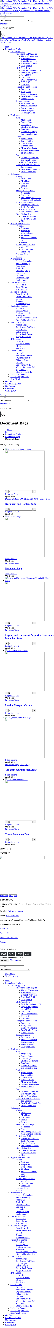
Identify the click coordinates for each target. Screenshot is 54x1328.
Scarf (23, 240)
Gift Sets (19, 362)
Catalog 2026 (10, 391)
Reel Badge (20, 348)
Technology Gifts (17, 51)
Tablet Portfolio (27, 207)
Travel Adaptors (27, 110)
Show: (3, 849)
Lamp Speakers (27, 99)
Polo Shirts (25, 252)
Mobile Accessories (29, 106)
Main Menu (10, 974)
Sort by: (3, 445)
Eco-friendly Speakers (30, 96)
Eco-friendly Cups (28, 160)
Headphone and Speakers (26, 87)
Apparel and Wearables (20, 223)
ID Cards (19, 346)
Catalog (3, 942)
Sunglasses (25, 230)
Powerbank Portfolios (30, 205)
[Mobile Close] (1, 964)
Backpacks (20, 273)
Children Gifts (22, 360)
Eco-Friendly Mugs (29, 134)
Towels (19, 256)
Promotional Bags (17, 259)
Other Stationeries (23, 214)
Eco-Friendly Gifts (23, 365)
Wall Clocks (21, 285)
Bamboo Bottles (27, 146)
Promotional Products (14, 49)
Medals (19, 299)
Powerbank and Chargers (26, 54)
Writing (19, 176)
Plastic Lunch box (28, 172)
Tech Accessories (23, 101)
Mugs (18, 117)
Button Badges (22, 332)
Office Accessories (28, 216)
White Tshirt (26, 247)
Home (7, 47)
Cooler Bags (21, 280)
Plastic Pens (26, 179)
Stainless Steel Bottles (30, 150)
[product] (29, 469)
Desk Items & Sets (28, 219)
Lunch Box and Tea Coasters (28, 164)
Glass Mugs (26, 124)
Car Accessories (27, 108)
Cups (18, 155)
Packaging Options (18, 374)
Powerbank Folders (29, 63)
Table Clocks (21, 287)
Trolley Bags (21, 268)
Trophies (19, 301)
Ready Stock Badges (24, 334)
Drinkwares (15, 115)
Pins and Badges (17, 322)
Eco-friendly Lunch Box (31, 169)
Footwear (25, 228)
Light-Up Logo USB (29, 73)
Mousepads (20, 315)
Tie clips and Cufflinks (25, 327)
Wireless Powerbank (29, 56)
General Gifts (16, 351)
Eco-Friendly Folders (30, 212)
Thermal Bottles (27, 153)
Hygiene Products (23, 358)
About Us (4, 929)
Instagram (13, 895)
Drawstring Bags (23, 271)
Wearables (20, 226)
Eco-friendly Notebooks (31, 197)
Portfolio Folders (28, 209)
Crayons (24, 188)
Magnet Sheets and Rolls (26, 367)
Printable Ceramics (23, 313)
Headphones (26, 91)
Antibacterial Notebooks (31, 200)
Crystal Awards (22, 294)
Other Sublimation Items (26, 320)
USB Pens (25, 84)
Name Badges (21, 325)
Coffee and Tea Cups (30, 157)
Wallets (24, 242)
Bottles (18, 136)
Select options (11, 558)
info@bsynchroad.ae (15, 911)
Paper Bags (20, 266)
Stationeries (15, 174)
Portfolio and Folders (24, 202)
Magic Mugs (26, 120)
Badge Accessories (23, 336)
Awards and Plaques (18, 292)
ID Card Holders (23, 344)
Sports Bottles (27, 139)
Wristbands (25, 235)
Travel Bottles (27, 141)
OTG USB (25, 82)
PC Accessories (27, 103)
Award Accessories (24, 296)
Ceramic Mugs (27, 122)
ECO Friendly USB (29, 80)
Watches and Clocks (18, 282)
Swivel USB (26, 75)
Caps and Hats (22, 254)
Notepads (25, 195)
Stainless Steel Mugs (29, 127)
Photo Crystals (22, 311)
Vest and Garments (29, 238)
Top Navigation (11, 976)
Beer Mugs (25, 129)
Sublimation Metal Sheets (26, 318)
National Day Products (19, 377)
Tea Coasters (26, 167)
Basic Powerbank (28, 58)
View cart (4, 960)
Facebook (4, 895)
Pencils (24, 186)
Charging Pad (26, 66)
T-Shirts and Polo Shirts (25, 245)
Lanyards (19, 341)
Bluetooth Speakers (29, 94)
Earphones (25, 89)
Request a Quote (12, 494)
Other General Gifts (24, 372)
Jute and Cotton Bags (24, 261)
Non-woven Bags (23, 263)
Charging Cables (28, 113)
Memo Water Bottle (29, 148)
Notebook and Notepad (25, 190)
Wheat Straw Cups (29, 162)
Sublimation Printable (19, 306)
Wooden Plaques (23, 303)
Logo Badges (21, 329)
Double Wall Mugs (29, 131)
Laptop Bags (21, 275)
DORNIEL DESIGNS (29, 499)
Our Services (10, 386)
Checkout (14, 960)
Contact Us (10, 388)
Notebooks (25, 193)
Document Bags (22, 278)
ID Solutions (15, 339)
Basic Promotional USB (31, 70)
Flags (23, 221)
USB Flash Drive (23, 68)
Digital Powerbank (29, 61)
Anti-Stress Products (24, 355)
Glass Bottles (26, 143)
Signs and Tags (22, 369)
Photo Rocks (21, 308)
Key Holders (21, 353)
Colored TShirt (27, 249)
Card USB (25, 77)
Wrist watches (27, 233)
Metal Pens (25, 181)
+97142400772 (12, 915)
